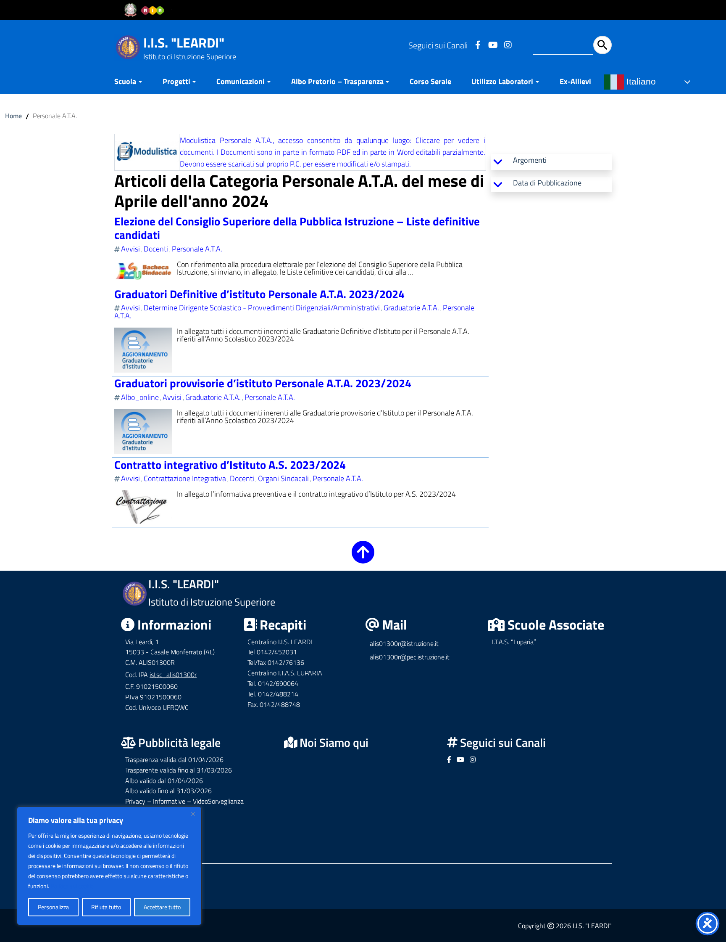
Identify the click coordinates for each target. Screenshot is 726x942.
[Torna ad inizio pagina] (363, 558)
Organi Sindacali (283, 478)
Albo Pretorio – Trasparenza (337, 81)
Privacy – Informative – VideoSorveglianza (184, 801)
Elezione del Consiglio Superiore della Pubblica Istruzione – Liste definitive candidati (297, 227)
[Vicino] (193, 814)
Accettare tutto (162, 906)
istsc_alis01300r (173, 674)
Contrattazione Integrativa (185, 478)
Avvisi (130, 248)
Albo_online (140, 397)
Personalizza (53, 906)
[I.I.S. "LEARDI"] (128, 46)
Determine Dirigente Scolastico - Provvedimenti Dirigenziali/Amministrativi (262, 307)
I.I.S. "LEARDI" (183, 42)
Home (13, 116)
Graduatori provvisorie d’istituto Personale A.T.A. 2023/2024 (262, 383)
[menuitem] (133, 82)
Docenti (156, 248)
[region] (109, 866)
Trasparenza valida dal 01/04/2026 (174, 759)
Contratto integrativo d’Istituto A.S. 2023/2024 (230, 464)
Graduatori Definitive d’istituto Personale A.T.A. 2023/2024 (259, 293)
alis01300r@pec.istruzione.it (410, 657)
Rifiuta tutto (106, 906)
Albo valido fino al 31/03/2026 (168, 791)
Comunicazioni (240, 81)
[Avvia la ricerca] (602, 45)
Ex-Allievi (575, 81)
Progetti (176, 81)
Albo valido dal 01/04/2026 (164, 780)
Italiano (640, 82)
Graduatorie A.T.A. (411, 307)
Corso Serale (430, 81)
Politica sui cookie (72, 885)
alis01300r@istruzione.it (404, 643)
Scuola (125, 81)
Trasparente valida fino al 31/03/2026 (178, 770)
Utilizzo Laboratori (502, 81)
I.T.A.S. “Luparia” (514, 642)
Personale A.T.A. (197, 248)
